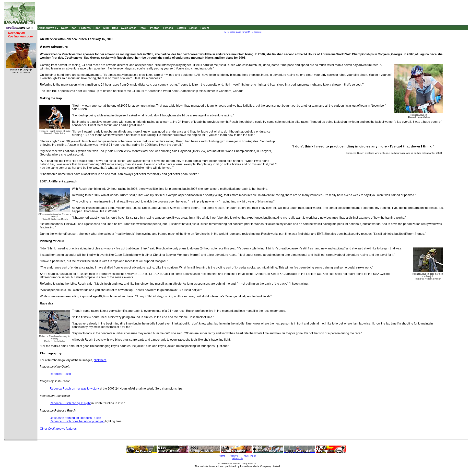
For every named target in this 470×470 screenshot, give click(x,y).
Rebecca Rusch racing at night (70, 403)
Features (85, 27)
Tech (73, 27)
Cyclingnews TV (47, 27)
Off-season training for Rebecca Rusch (75, 418)
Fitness (168, 27)
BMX (115, 27)
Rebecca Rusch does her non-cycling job (77, 421)
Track (142, 27)
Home (222, 455)
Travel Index (249, 455)
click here (100, 360)
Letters (181, 27)
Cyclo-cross (128, 27)
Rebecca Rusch (60, 374)
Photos (154, 27)
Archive (234, 455)
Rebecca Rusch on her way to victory (74, 388)
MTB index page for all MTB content (242, 32)
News (64, 27)
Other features (58, 428)
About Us (237, 458)
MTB (106, 27)
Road (97, 27)
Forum (204, 27)
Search (193, 27)
